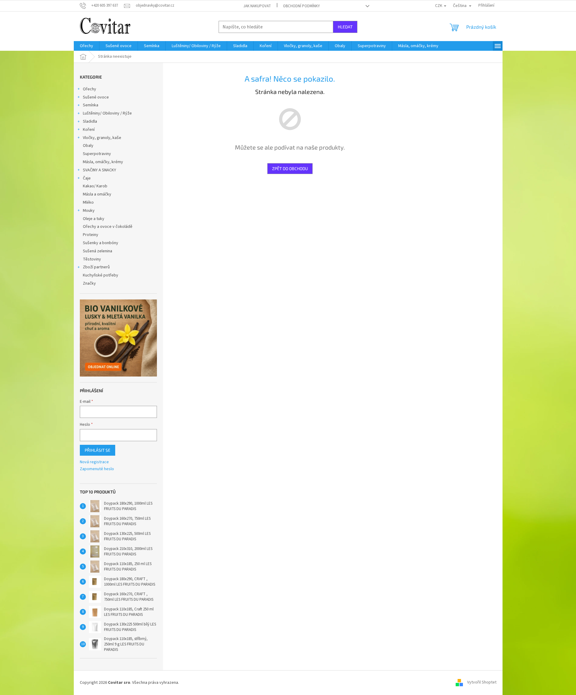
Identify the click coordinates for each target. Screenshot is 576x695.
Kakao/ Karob (95, 186)
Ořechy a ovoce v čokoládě (107, 227)
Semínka (90, 105)
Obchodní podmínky (301, 6)
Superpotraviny (97, 154)
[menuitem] (86, 46)
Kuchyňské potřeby (100, 275)
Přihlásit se (97, 450)
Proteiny (90, 235)
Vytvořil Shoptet (481, 683)
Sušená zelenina (97, 251)
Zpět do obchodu (290, 168)
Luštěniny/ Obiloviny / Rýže (107, 113)
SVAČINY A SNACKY (99, 170)
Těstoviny (92, 259)
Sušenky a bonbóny (100, 243)
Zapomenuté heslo (97, 469)
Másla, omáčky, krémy (103, 162)
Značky (89, 283)
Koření (89, 130)
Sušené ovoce (96, 97)
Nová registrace (94, 462)
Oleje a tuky (93, 219)
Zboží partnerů (96, 267)
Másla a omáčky (97, 194)
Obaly (88, 146)
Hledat (345, 26)
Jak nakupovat (257, 6)
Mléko (88, 202)
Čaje (87, 178)
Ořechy (89, 89)
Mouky (89, 211)
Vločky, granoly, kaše (102, 138)
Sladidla (90, 121)
